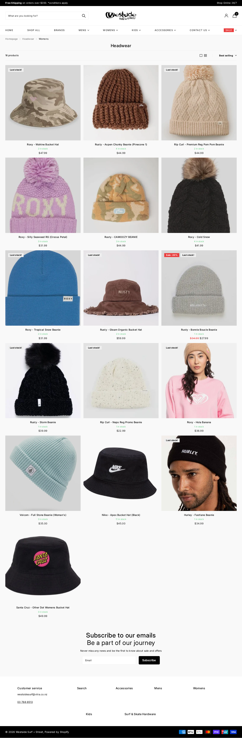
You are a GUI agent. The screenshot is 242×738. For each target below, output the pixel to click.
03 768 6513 (25, 701)
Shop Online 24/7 (227, 2)
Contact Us (198, 30)
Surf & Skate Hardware (140, 714)
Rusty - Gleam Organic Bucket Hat (121, 329)
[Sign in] (226, 16)
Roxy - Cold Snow (199, 236)
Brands (59, 30)
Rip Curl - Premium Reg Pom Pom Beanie (199, 144)
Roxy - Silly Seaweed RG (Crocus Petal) (43, 236)
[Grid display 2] (205, 55)
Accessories (164, 30)
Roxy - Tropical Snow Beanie (43, 329)
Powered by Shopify (57, 731)
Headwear (28, 38)
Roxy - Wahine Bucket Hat (43, 144)
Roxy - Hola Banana (199, 422)
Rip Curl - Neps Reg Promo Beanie (121, 422)
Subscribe (149, 660)
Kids (135, 30)
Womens (109, 30)
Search (82, 688)
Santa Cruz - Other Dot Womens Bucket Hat (42, 607)
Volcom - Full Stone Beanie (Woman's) (43, 514)
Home (9, 30)
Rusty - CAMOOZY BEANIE (121, 236)
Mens (82, 30)
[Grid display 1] (201, 55)
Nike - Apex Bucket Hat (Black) (121, 514)
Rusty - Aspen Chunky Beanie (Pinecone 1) (121, 144)
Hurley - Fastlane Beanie (199, 514)
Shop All (33, 30)
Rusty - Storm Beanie (43, 422)
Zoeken (84, 16)
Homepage (11, 38)
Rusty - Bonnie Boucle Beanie (199, 329)
